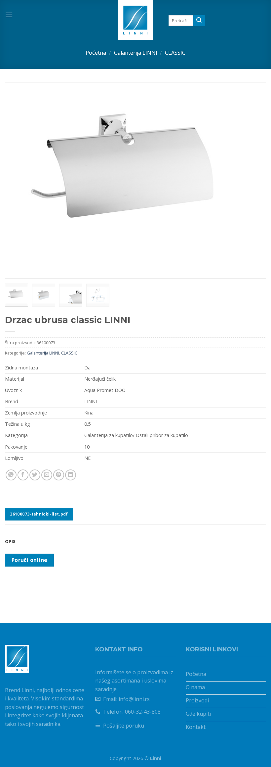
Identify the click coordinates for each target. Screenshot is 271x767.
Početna (96, 52)
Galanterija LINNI (135, 52)
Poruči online (30, 560)
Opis (10, 541)
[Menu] (9, 15)
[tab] (135, 541)
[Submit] (199, 20)
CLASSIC (175, 52)
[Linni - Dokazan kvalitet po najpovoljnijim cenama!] (136, 20)
